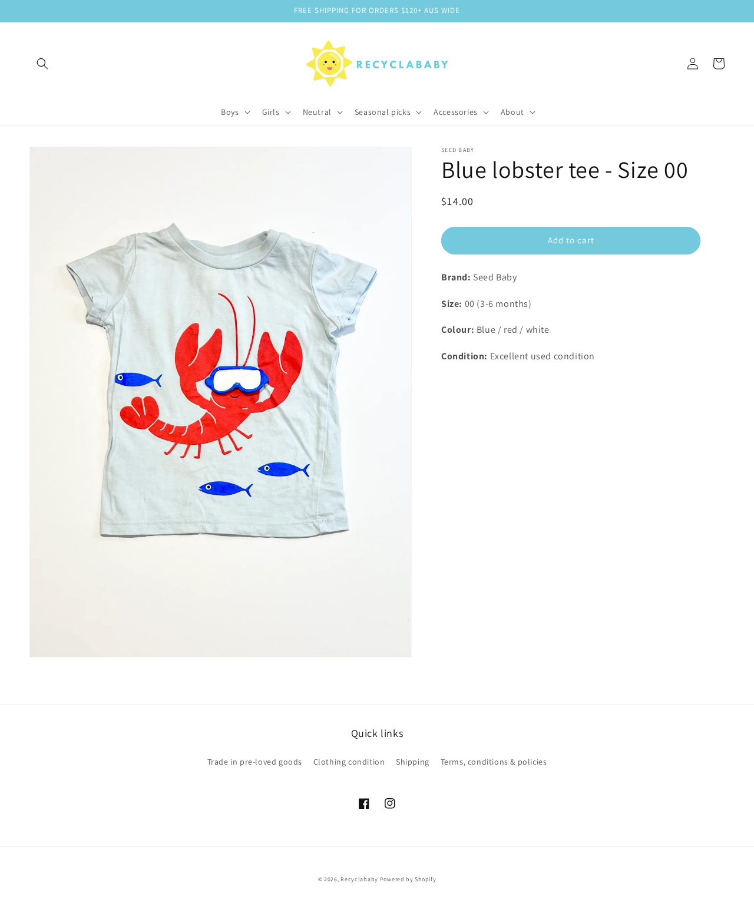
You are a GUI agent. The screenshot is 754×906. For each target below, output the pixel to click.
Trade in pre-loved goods (254, 761)
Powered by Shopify (408, 879)
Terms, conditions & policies (494, 761)
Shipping (412, 761)
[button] (42, 64)
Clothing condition (349, 761)
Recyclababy (359, 879)
